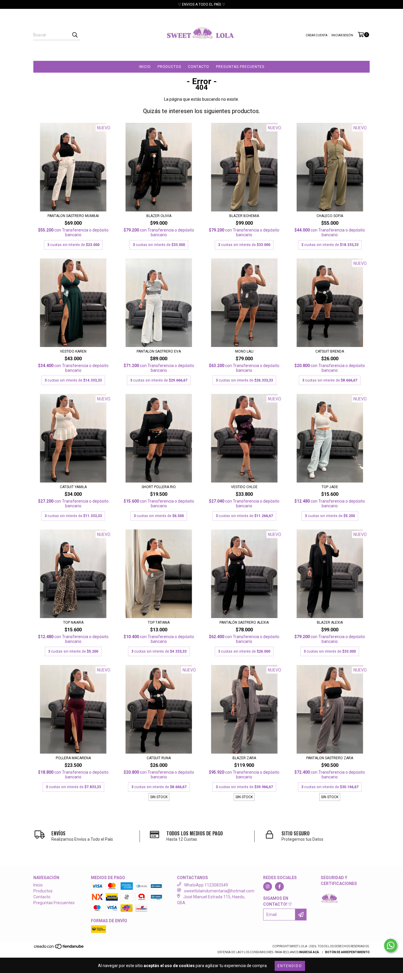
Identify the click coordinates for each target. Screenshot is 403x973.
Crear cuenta (316, 35)
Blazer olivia (158, 216)
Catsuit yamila (73, 487)
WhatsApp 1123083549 (206, 885)
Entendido (290, 966)
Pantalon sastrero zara (329, 758)
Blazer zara (244, 758)
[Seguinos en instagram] (267, 886)
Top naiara (73, 622)
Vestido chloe (244, 487)
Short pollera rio (159, 487)
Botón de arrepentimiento (347, 952)
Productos (169, 67)
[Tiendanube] (59, 948)
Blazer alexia (330, 622)
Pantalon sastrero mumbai (73, 216)
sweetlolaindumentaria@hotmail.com (219, 891)
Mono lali (244, 351)
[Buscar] (75, 35)
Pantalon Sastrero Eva (159, 351)
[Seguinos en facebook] (279, 886)
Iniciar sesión (342, 35)
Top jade (330, 487)
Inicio (145, 67)
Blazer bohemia (244, 216)
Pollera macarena (73, 758)
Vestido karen (73, 351)
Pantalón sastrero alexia (244, 622)
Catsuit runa (159, 758)
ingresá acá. (309, 952)
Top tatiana (159, 622)
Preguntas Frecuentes (240, 67)
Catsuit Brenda (329, 351)
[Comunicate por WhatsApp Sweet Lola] (390, 945)
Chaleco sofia (330, 216)
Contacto (198, 67)
